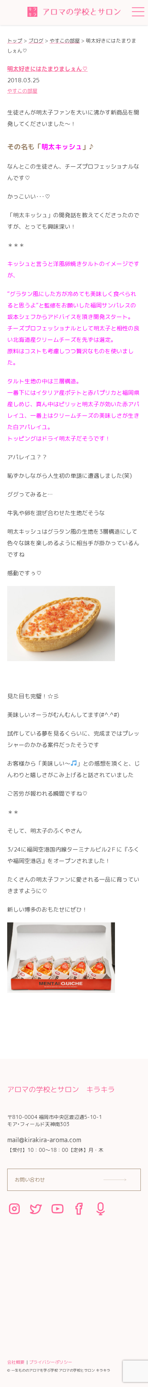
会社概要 (15, 1362)
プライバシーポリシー (50, 1362)
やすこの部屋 (22, 90)
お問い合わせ (30, 1179)
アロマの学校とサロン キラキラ (61, 1089)
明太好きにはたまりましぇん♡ (47, 69)
